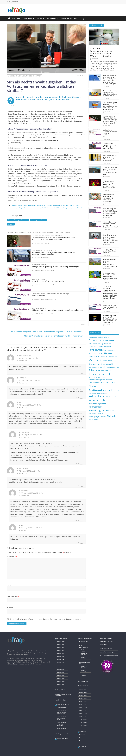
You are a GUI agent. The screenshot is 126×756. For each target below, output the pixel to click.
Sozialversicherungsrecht (97, 380)
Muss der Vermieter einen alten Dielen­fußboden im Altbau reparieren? (54, 335)
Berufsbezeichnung (13, 220)
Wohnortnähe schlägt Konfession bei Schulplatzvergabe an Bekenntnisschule (110, 93)
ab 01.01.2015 (60, 681)
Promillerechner (61, 728)
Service (77, 18)
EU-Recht (100, 347)
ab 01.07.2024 (83, 695)
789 (84, 324)
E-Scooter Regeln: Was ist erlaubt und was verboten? (110, 251)
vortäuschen (42, 220)
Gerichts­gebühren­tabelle (84, 663)
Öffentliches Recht (94, 419)
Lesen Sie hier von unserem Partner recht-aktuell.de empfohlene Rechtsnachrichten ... (39, 232)
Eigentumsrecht (106, 344)
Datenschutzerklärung (106, 641)
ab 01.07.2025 (83, 692)
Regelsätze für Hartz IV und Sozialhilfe (63, 695)
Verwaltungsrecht (98, 410)
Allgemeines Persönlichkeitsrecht (99, 337)
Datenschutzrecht (94, 344)
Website (10, 608)
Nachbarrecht (107, 360)
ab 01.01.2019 (60, 666)
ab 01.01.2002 (83, 726)
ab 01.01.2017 (60, 672)
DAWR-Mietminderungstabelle (109, 655)
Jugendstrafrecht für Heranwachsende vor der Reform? (110, 307)
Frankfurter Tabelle (60, 700)
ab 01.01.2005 (83, 723)
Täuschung (34, 220)
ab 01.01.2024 (60, 647)
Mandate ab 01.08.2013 (84, 654)
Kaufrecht (103, 356)
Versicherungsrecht (97, 403)
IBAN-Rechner (82, 731)
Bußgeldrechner (61, 712)
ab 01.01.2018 (60, 669)
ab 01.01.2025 (60, 644)
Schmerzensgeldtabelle (61, 738)
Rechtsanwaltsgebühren (85, 638)
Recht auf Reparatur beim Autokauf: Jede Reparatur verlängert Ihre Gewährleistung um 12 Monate (110, 211)
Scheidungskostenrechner (62, 734)
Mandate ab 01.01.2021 (84, 650)
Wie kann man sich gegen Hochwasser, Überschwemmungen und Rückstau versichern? (45, 331)
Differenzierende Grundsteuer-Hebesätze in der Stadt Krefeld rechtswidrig (108, 198)
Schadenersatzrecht (100, 370)
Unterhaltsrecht (93, 393)
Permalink (23, 361)
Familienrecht (29, 18)
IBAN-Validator (82, 746)
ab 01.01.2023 (60, 650)
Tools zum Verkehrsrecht (62, 704)
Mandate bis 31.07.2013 (84, 658)
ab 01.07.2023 (83, 698)
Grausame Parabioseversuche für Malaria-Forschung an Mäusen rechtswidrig (101, 52)
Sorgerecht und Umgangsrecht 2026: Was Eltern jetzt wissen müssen (109, 146)
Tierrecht (116, 390)
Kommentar (12, 556)
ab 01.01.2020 (60, 660)
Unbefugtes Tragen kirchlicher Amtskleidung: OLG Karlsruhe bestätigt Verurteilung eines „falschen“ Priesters (47, 208)
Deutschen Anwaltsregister (22, 664)
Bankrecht (109, 340)
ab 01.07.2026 (83, 689)
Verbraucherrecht (98, 396)
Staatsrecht (109, 380)
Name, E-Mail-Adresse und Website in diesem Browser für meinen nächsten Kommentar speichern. (46, 619)
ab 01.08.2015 (60, 678)
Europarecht (107, 347)
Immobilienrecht (105, 353)
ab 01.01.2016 (60, 675)
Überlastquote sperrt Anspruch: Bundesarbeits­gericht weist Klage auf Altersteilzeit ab (110, 106)
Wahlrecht (110, 411)
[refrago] (9, 18)
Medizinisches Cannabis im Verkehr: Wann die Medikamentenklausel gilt (110, 133)
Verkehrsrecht (52, 18)
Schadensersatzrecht (100, 374)
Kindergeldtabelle (60, 690)
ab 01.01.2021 (60, 657)
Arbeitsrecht (96, 340)
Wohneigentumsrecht (96, 413)
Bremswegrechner (62, 707)
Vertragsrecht (95, 406)
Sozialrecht (104, 377)
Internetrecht (66, 18)
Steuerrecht (94, 382)
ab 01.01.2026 (60, 641)
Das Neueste (16, 18)
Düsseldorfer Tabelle (61, 638)
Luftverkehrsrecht (112, 356)
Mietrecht (41, 18)
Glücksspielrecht (93, 353)
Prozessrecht (93, 367)
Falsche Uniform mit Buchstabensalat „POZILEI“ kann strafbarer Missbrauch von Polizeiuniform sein (45, 205)
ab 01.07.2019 (60, 663)
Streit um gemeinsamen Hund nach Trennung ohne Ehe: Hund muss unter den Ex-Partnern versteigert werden (110, 238)
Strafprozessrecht (107, 382)
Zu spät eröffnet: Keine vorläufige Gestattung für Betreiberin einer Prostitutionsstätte (109, 184)
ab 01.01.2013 (60, 684)
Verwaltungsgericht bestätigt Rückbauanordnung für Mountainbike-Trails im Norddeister (110, 263)
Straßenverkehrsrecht (101, 390)
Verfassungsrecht (111, 396)
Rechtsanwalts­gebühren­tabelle (83, 646)
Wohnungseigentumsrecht (97, 417)
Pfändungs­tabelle (83, 686)
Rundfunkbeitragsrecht (113, 367)
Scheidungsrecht (94, 377)
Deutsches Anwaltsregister (108, 652)
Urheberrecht (102, 393)
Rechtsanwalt (24, 220)
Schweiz (81, 741)
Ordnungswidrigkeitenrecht (101, 364)
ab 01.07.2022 (83, 701)
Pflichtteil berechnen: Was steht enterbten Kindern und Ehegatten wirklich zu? (110, 224)
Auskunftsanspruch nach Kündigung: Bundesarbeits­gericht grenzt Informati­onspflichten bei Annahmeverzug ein (110, 80)
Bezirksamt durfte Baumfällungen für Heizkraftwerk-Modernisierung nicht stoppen (110, 276)
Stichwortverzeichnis (106, 638)
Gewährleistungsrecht (109, 350)
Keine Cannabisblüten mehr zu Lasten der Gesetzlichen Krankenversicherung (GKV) (110, 171)
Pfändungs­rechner (83, 681)
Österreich (82, 738)
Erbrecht (92, 346)
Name (10, 585)
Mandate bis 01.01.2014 (84, 670)
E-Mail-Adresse (13, 596)
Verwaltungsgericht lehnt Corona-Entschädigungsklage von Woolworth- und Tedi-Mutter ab (110, 319)
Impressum (103, 644)
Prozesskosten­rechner (83, 642)
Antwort (81, 373)
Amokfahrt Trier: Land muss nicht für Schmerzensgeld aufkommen (110, 158)
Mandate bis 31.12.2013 (84, 674)
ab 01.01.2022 (60, 654)
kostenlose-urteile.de (106, 649)
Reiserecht (101, 367)
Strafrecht (11, 224)
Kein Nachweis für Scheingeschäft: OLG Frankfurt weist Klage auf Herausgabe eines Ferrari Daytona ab (110, 119)
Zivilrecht (111, 416)
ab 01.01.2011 (83, 720)
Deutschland (82, 735)
